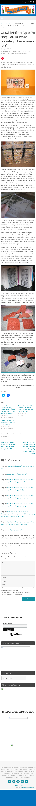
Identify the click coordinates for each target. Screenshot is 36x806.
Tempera (24, 787)
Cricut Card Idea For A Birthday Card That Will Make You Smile (8, 422)
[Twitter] (25, 1)
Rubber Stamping (22, 53)
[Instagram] (33, 1)
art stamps (15, 434)
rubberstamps (22, 434)
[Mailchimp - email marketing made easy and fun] (15, 635)
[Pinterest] (28, 1)
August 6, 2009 (7, 49)
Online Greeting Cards (12, 53)
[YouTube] (31, 1)
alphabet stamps (7, 434)
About (21, 785)
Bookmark (5, 436)
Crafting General (9, 24)
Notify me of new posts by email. (14, 595)
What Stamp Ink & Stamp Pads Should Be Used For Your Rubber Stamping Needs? (8, 446)
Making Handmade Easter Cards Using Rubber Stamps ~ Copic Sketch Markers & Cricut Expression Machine (8, 409)
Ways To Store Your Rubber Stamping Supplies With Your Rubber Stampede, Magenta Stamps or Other (29, 448)
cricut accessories (16, 51)
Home (16, 785)
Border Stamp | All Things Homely (17, 474)
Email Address (8, 623)
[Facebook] (23, 1)
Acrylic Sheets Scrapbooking (15, 530)
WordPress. (31, 787)
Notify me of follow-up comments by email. (17, 592)
